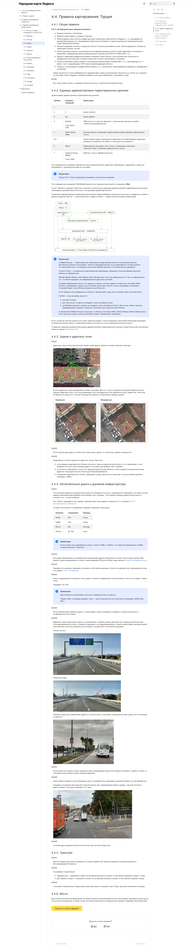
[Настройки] (144, 4)
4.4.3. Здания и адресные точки (164, 29)
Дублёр (119, 501)
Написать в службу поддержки (67, 908)
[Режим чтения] (154, 9)
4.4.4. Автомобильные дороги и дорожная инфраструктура (163, 36)
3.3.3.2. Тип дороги (70, 570)
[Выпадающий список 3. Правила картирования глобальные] (20, 21)
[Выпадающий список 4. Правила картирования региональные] (20, 26)
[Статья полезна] (158, 9)
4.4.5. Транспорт (161, 41)
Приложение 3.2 (71, 329)
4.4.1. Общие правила (162, 17)
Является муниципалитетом (136, 560)
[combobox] (162, 4)
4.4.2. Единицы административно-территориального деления (164, 23)
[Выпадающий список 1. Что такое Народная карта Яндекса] (20, 11)
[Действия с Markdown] (165, 9)
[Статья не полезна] (162, 9)
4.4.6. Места (159, 45)
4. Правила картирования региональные (65, 9)
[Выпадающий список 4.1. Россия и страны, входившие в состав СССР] (22, 31)
